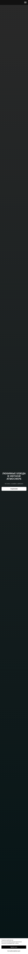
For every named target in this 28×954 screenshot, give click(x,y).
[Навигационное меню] (25, 2)
